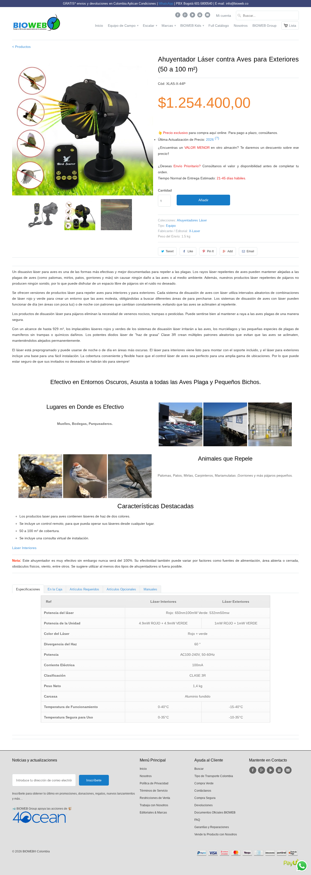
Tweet (169, 251)
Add (230, 251)
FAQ (197, 820)
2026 (212, 139)
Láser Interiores (24, 548)
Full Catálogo (218, 25)
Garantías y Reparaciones (211, 827)
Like (190, 251)
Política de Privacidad (154, 783)
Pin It (210, 251)
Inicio (99, 25)
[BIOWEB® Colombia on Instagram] (200, 16)
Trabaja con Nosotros (154, 805)
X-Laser (194, 231)
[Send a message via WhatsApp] (302, 866)
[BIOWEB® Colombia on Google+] (185, 16)
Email (250, 251)
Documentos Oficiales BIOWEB (214, 812)
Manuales (150, 589)
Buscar (199, 768)
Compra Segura (205, 798)
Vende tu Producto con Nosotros (215, 834)
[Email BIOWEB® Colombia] (208, 16)
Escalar (150, 25)
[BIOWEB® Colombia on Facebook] (178, 16)
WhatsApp (166, 3)
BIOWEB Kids (192, 25)
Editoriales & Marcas (153, 812)
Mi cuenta (223, 16)
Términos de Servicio (154, 790)
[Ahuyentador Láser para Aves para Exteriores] (82, 124)
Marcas (168, 25)
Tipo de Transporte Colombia (213, 776)
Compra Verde (204, 783)
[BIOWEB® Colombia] (36, 23)
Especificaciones (28, 589)
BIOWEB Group (264, 25)
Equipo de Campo (123, 25)
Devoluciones (203, 805)
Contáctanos (202, 790)
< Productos (21, 47)
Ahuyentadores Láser (192, 220)
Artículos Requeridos (84, 589)
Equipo (171, 226)
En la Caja (55, 589)
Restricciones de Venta (155, 798)
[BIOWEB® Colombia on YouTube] (193, 16)
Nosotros (241, 25)
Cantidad (165, 190)
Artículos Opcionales (121, 589)
